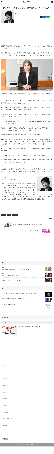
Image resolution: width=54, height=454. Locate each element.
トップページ (6, 365)
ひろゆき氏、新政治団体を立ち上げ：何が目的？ (13, 280)
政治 (3, 267)
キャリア (4, 214)
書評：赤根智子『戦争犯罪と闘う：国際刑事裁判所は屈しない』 (16, 298)
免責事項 (5, 432)
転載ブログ (15, 214)
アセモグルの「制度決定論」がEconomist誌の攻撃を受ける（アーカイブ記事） (19, 293)
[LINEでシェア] (49, 17)
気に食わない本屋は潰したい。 (9, 304)
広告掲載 (5, 405)
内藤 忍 (17, 14)
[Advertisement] (27, 34)
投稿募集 (5, 398)
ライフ (9, 214)
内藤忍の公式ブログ (36, 171)
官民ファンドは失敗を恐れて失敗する (10, 275)
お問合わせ (5, 412)
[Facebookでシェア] (43, 17)
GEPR (4, 372)
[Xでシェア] (41, 17)
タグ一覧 (5, 385)
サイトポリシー (6, 392)
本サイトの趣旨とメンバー (9, 418)
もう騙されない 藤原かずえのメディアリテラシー (28, 326)
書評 (3, 288)
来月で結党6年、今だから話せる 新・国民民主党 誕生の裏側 (15, 269)
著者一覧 (5, 378)
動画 (3, 262)
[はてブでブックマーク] (46, 17)
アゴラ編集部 (19, 330)
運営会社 (5, 425)
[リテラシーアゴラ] (9, 330)
